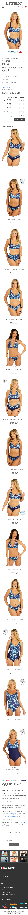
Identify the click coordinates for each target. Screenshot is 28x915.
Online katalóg (5, 876)
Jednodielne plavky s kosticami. (14, 669)
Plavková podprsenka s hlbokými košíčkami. (14, 269)
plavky (8, 801)
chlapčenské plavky (11, 816)
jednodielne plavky (11, 804)
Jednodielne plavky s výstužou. (14, 769)
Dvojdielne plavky (15, 58)
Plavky (8, 58)
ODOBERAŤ (14, 844)
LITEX (3, 58)
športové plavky (14, 808)
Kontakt (4, 874)
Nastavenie (17, 913)
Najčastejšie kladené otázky (8, 894)
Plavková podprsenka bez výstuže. (14, 369)
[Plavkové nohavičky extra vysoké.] (14, 30)
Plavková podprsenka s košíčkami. (14, 219)
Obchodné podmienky (7, 887)
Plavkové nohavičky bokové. (14, 519)
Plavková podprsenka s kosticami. (14, 169)
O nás (3, 871)
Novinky (4, 879)
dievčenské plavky (14, 813)
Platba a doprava (6, 889)
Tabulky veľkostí (6, 87)
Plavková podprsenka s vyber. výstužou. (14, 419)
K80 (12, 89)
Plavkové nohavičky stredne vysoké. (14, 469)
